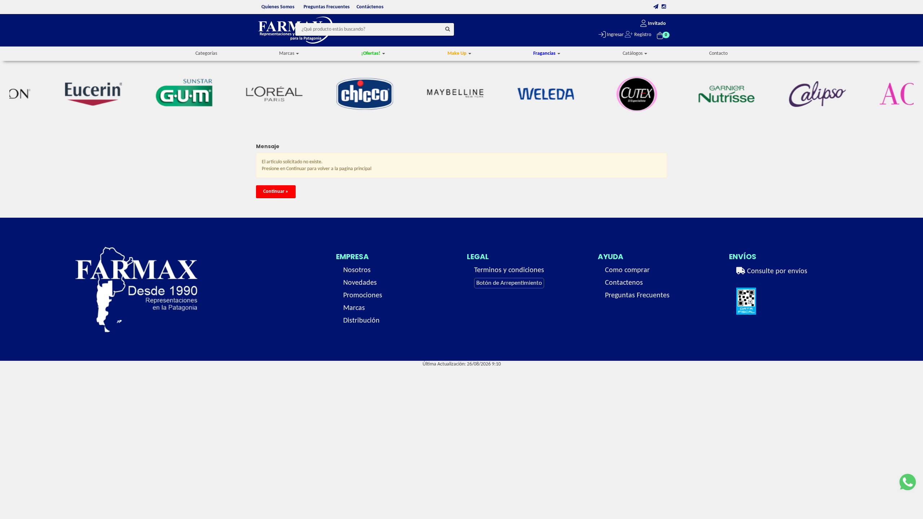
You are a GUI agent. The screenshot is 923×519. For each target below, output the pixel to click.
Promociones (362, 295)
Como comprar (627, 270)
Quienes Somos (278, 7)
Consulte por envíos (776, 271)
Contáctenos (370, 7)
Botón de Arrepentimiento (509, 283)
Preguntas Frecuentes (327, 7)
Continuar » (275, 191)
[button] (655, 7)
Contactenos (624, 283)
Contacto (718, 53)
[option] (64, 94)
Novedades (360, 283)
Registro (642, 34)
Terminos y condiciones (509, 270)
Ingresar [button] (615, 34)
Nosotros (357, 270)
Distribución (361, 320)
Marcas (354, 308)
